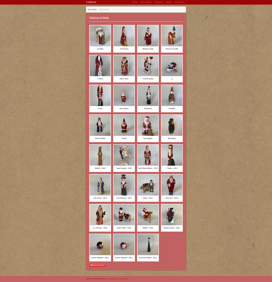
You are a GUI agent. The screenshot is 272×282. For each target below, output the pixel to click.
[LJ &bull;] (172, 65)
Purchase (159, 2)
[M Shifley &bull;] (172, 95)
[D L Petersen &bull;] (100, 215)
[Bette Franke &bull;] (124, 215)
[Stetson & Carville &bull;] (172, 36)
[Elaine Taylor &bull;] (124, 65)
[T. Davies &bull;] (100, 65)
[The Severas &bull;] (124, 36)
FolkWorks (91, 2)
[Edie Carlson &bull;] (124, 95)
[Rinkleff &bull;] (100, 155)
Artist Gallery (146, 2)
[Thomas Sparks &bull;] (148, 65)
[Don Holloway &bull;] (124, 185)
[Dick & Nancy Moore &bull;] (148, 155)
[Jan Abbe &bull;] (100, 36)
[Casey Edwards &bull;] (124, 155)
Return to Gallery (98, 265)
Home (134, 2)
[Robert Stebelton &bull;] (100, 244)
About (168, 2)
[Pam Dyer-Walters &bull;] (148, 244)
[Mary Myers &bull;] (172, 125)
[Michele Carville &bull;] (148, 36)
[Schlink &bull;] (124, 125)
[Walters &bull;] (148, 215)
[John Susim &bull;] (100, 185)
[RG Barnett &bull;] (148, 95)
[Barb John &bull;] (172, 185)
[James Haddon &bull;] (100, 125)
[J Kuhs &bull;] (100, 95)
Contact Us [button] (179, 2)
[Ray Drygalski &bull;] (148, 125)
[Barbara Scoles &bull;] (172, 215)
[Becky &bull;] (148, 185)
